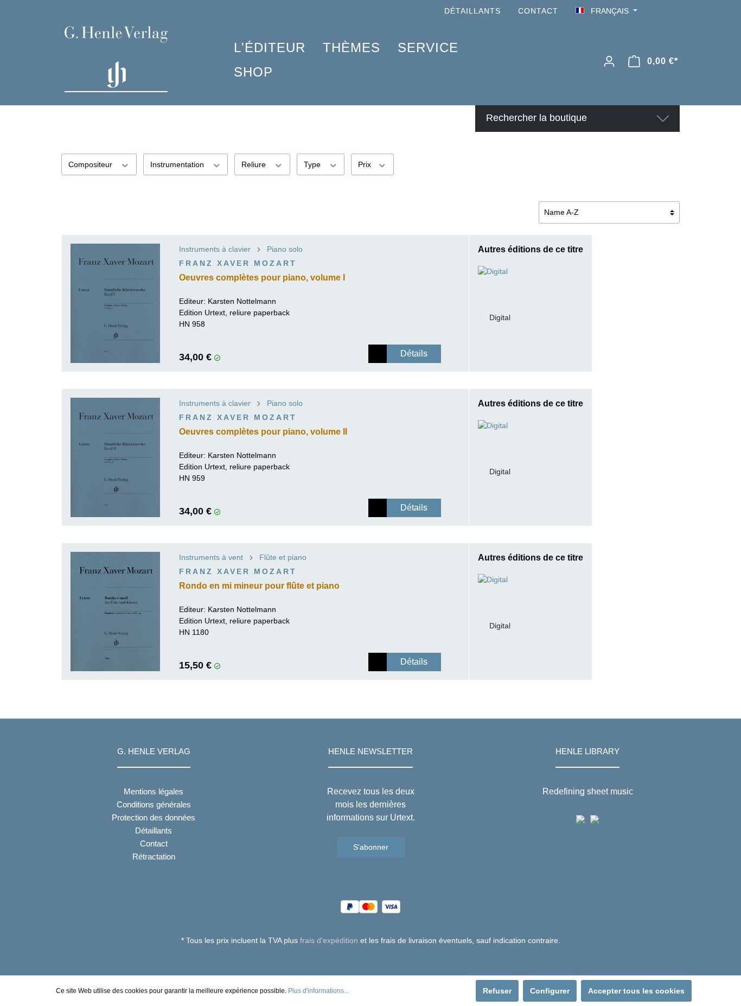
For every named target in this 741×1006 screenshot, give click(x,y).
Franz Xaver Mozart (238, 263)
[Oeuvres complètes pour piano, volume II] (115, 457)
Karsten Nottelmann (242, 301)
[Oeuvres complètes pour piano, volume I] (115, 303)
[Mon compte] (609, 61)
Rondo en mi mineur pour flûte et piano (259, 585)
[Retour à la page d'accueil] (133, 59)
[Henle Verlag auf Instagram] (673, 11)
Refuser (497, 990)
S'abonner (370, 847)
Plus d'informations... (318, 991)
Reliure (254, 164)
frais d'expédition (329, 940)
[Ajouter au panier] (377, 354)
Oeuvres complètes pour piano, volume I (262, 277)
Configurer (550, 990)
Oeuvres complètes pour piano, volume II (263, 431)
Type (313, 164)
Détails (413, 353)
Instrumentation (178, 164)
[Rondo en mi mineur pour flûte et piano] (115, 611)
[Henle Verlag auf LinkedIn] (379, 960)
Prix (365, 164)
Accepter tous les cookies (636, 990)
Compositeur (91, 164)
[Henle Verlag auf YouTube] (658, 11)
